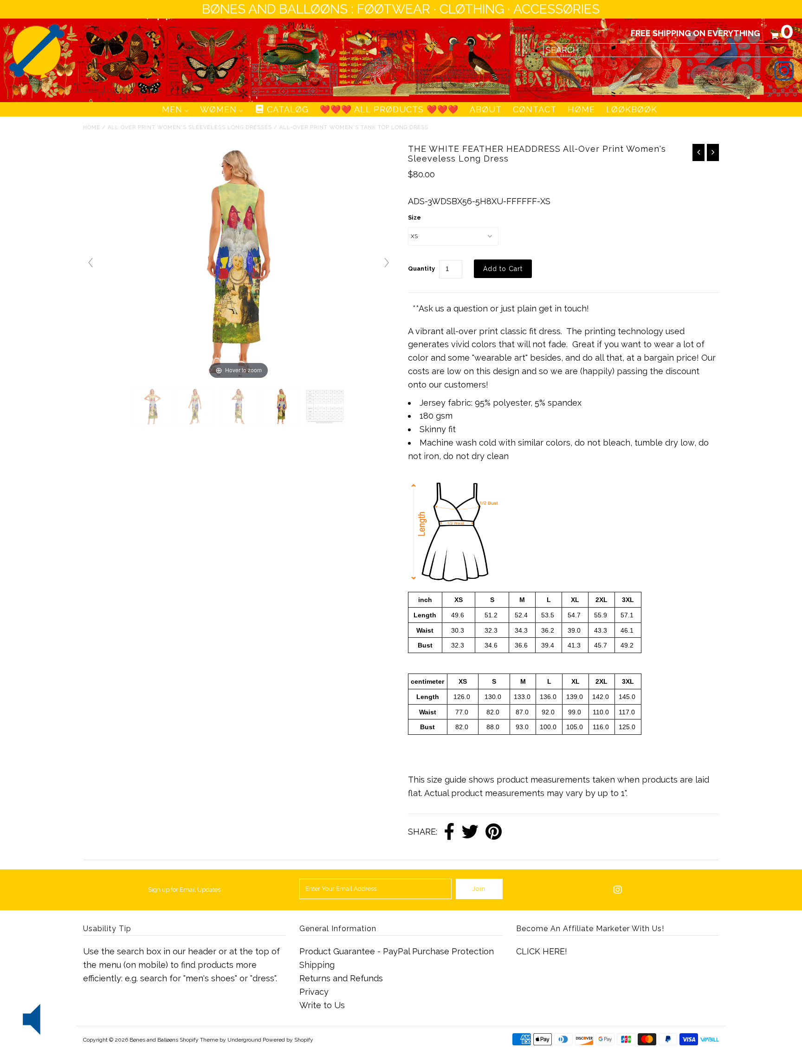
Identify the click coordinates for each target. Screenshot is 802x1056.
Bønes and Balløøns (153, 1040)
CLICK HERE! (541, 951)
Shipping (317, 965)
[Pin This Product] (493, 832)
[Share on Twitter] (470, 832)
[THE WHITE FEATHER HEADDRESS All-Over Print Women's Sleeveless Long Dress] (152, 406)
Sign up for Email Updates (184, 889)
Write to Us (322, 1005)
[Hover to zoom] (238, 262)
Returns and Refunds (341, 978)
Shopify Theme (199, 1040)
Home (91, 127)
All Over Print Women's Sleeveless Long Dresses (190, 127)
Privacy (314, 992)
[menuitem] (175, 109)
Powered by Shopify (288, 1040)
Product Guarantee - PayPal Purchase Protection (396, 951)
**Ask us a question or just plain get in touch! (501, 308)
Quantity (421, 268)
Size (414, 217)
